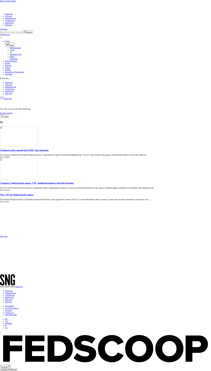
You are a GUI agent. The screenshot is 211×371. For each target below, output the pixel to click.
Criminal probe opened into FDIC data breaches (24, 150)
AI (11, 52)
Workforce (14, 59)
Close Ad (4, 367)
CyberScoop (10, 21)
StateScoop (9, 23)
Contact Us (9, 313)
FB (6, 319)
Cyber (12, 50)
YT (6, 328)
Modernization (15, 48)
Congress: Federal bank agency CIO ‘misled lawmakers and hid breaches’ (37, 183)
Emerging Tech (16, 54)
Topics (7, 41)
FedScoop (9, 14)
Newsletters (9, 306)
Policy (12, 57)
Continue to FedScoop (9, 370)
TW (6, 321)
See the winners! (6, 113)
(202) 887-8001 (11, 315)
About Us (19, 287)
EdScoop (8, 25)
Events (7, 63)
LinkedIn (8, 323)
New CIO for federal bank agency (17, 194)
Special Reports (11, 61)
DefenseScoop (10, 18)
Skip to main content (8, 1)
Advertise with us (11, 308)
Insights (8, 70)
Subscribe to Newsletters (14, 72)
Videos (7, 68)
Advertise (3, 29)
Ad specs (8, 310)
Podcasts (8, 65)
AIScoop (8, 16)
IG (6, 326)
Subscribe (8, 99)
